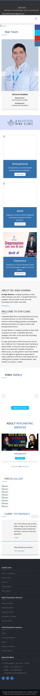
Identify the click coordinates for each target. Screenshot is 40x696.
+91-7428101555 (16, 667)
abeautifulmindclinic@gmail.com (13, 14)
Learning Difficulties (8, 638)
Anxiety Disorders (8, 612)
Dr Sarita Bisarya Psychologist (20, 94)
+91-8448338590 (16, 670)
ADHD (4, 633)
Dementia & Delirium (9, 616)
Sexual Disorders (7, 608)
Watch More (20, 458)
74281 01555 (21, 8)
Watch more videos (20, 408)
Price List (5, 582)
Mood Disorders (7, 603)
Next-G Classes (32, 694)
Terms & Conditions (8, 573)
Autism (4, 642)
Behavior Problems (8, 646)
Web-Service (22, 694)
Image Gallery (6, 586)
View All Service (7, 621)
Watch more (20, 174)
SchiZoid (20, 453)
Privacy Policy (6, 578)
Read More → (6, 306)
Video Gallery (6, 591)
